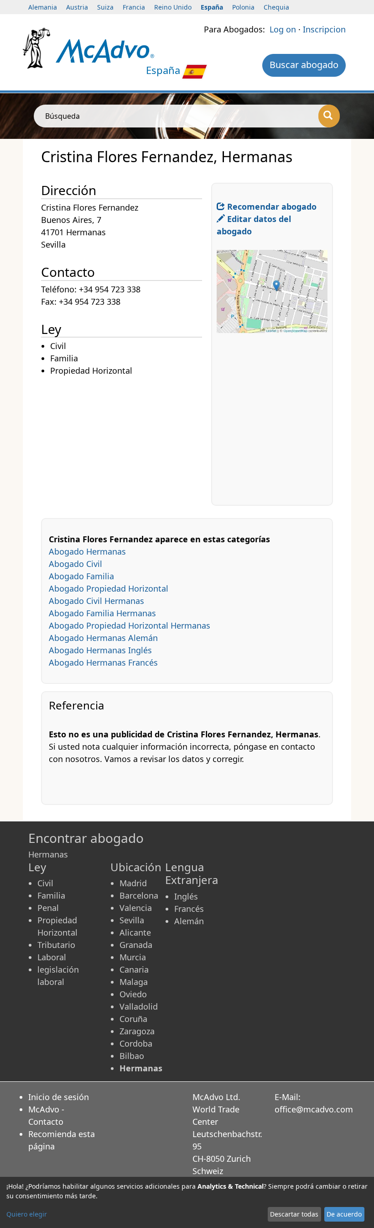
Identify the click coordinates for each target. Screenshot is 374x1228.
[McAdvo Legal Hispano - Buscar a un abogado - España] (105, 50)
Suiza (105, 7)
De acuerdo (344, 1214)
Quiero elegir (26, 1214)
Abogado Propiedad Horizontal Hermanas (129, 625)
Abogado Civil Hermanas (96, 600)
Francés (189, 908)
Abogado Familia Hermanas (102, 613)
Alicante (135, 932)
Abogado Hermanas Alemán (103, 637)
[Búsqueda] (329, 116)
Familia (51, 895)
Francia (134, 7)
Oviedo (133, 994)
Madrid (133, 883)
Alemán (189, 921)
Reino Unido (173, 7)
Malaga (133, 981)
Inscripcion (324, 29)
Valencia (135, 907)
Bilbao (131, 1055)
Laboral (51, 957)
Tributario (56, 944)
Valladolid (138, 1006)
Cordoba (135, 1043)
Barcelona (138, 895)
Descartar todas (294, 1214)
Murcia (132, 957)
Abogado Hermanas (87, 551)
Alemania (42, 7)
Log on (283, 29)
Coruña (133, 1018)
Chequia (276, 7)
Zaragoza (137, 1031)
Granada (135, 944)
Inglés (186, 896)
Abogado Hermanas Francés (103, 662)
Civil (45, 883)
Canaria (134, 969)
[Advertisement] (126, 441)
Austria (77, 7)
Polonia (243, 7)
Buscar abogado (304, 64)
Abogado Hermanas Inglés (100, 650)
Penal (48, 907)
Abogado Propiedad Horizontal (108, 588)
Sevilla (131, 920)
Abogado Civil (75, 563)
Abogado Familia (81, 576)
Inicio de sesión (58, 1096)
